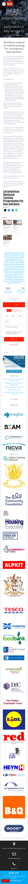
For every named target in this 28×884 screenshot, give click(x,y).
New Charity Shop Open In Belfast (7, 242)
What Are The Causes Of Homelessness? (14, 387)
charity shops (13, 260)
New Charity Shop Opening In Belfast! (7, 227)
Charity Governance (13, 259)
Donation (13, 264)
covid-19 (17, 262)
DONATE (5, 881)
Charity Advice (7, 254)
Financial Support (20, 264)
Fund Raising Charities (18, 266)
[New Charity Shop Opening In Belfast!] (7, 222)
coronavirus (12, 262)
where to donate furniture (12, 281)
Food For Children (8, 266)
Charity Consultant (15, 254)
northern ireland (7, 276)
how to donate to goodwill (14, 267)
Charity (22, 252)
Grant (5, 267)
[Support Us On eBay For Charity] (17, 222)
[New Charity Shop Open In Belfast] (7, 237)
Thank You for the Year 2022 (14, 389)
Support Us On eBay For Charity (17, 227)
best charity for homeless (13, 252)
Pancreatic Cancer (16, 276)
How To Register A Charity (16, 274)
